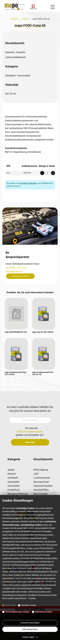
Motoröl (12, 473)
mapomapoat (14, 271)
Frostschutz (14, 489)
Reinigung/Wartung (18, 493)
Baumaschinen (41, 481)
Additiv (11, 469)
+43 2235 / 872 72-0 (16, 267)
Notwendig (10, 605)
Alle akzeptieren (30, 629)
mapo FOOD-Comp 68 (41, 19)
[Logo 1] (33, 7)
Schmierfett (14, 485)
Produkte (25, 19)
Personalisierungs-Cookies (17, 612)
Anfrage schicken (20, 276)
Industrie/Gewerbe (42, 485)
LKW (35, 473)
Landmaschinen (41, 477)
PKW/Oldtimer (40, 469)
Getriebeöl (13, 477)
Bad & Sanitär (40, 493)
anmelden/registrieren (28, 183)
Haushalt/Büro (41, 489)
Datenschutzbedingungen (30, 431)
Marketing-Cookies (43, 612)
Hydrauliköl (13, 481)
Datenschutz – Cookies (25, 598)
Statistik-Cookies (28, 605)
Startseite (14, 19)
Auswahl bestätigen (30, 623)
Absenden (30, 442)
